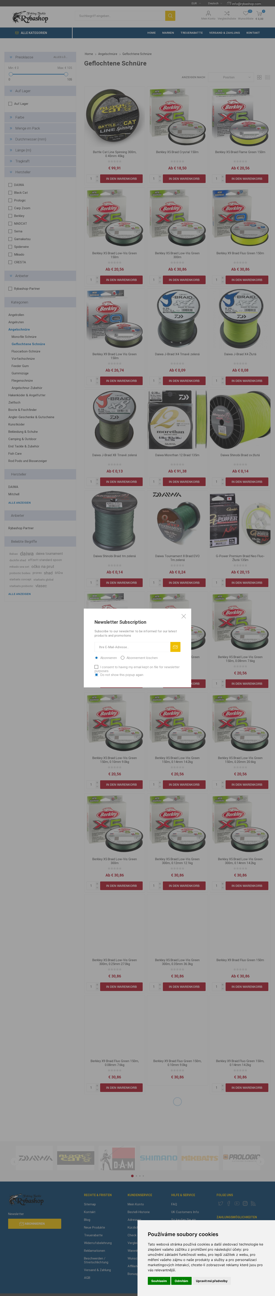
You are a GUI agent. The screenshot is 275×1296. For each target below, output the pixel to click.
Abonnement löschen (142, 658)
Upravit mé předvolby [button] (212, 1281)
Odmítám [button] (181, 1281)
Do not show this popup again (121, 675)
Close (184, 616)
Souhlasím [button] (159, 1281)
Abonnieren (108, 658)
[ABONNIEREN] (175, 647)
